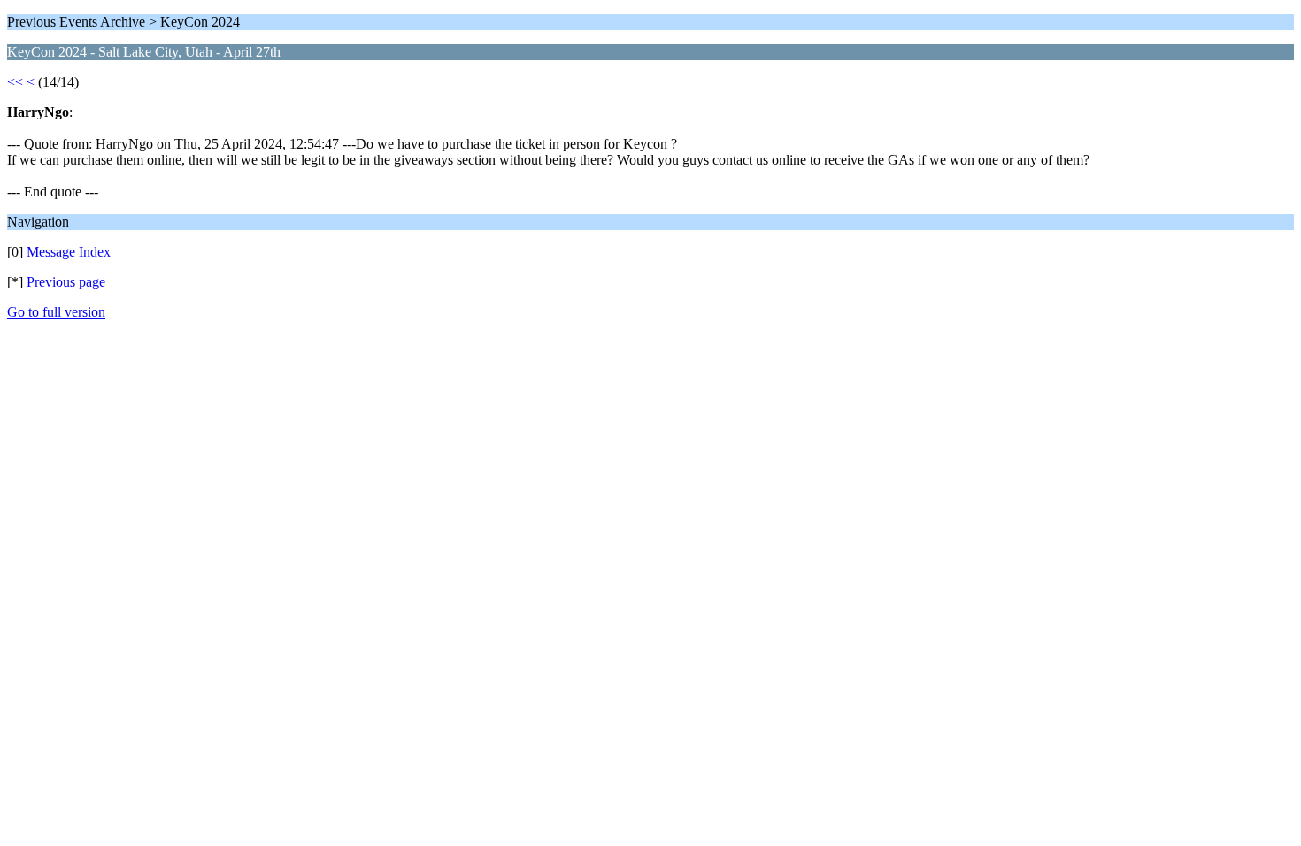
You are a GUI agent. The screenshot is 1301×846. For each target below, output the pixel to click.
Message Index (69, 251)
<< (15, 81)
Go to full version (56, 311)
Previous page (66, 281)
